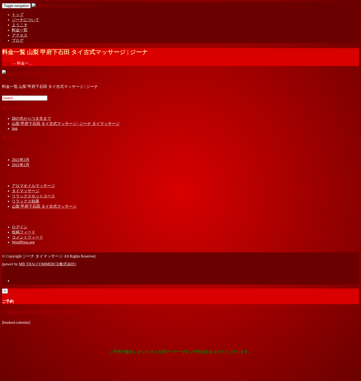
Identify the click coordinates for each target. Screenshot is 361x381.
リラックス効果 (25, 201)
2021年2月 (20, 165)
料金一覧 (20, 30)
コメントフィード (27, 237)
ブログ (18, 40)
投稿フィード (23, 232)
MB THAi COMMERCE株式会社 (47, 264)
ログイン (20, 227)
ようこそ (20, 25)
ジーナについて (25, 20)
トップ (18, 15)
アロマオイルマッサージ (33, 186)
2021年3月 (20, 160)
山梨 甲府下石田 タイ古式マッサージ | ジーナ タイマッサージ (66, 124)
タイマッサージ (25, 191)
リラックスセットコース (33, 196)
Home (7, 63)
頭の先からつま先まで (31, 118)
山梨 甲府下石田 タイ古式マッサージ (44, 206)
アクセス (20, 35)
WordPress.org (23, 242)
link (15, 128)
